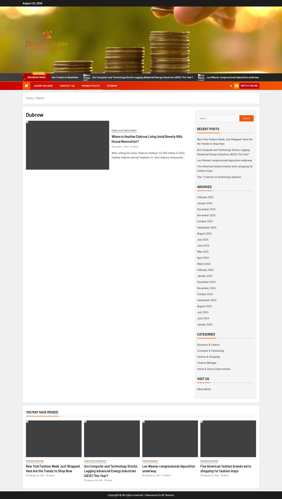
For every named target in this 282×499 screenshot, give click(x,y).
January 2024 (204, 324)
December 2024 (206, 282)
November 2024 (206, 288)
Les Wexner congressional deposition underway (216, 77)
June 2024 (203, 318)
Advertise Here (43, 86)
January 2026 (204, 203)
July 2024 (202, 312)
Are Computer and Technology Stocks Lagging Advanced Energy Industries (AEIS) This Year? (126, 77)
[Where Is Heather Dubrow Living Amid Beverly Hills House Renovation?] (67, 145)
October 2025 (205, 221)
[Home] (26, 86)
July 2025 (202, 239)
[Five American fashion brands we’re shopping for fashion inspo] (228, 438)
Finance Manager (207, 362)
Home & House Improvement (124, 131)
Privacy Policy (91, 86)
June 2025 (203, 245)
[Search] (231, 86)
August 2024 (204, 306)
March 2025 (204, 263)
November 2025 (206, 215)
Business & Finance (208, 344)
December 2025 (206, 209)
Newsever (151, 495)
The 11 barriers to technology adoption (219, 177)
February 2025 (205, 270)
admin (135, 147)
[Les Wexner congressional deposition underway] (170, 438)
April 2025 (203, 257)
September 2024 (206, 300)
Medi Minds (204, 389)
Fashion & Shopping (208, 356)
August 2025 (204, 233)
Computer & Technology (210, 350)
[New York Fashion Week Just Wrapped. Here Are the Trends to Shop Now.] (54, 438)
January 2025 (204, 276)
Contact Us (67, 86)
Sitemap (112, 86)
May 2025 (203, 251)
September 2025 (206, 227)
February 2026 (205, 197)
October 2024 (205, 294)
